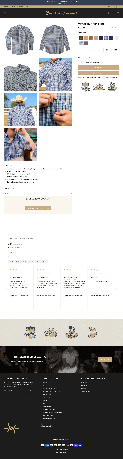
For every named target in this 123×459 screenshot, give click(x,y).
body (24, 261)
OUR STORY (46, 397)
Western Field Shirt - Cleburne (99, 295)
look (37, 261)
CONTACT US (47, 383)
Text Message (85, 392)
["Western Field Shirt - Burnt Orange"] (86, 40)
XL (107, 50)
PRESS (44, 403)
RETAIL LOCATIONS (49, 409)
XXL (115, 50)
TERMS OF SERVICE (49, 418)
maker (11, 261)
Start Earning (104, 359)
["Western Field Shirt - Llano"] (116, 40)
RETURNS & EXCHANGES (50, 389)
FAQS (44, 386)
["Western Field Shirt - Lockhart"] (80, 45)
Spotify (83, 389)
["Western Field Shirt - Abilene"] (80, 40)
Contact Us (20, 6)
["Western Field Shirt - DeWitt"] (111, 40)
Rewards (12, 6)
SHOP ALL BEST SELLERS (38, 208)
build (17, 261)
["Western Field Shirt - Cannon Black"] (101, 40)
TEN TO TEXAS (47, 395)
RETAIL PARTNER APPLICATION (52, 412)
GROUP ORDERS (48, 406)
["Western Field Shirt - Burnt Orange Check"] (91, 40)
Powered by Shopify (61, 452)
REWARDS (46, 401)
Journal (27, 6)
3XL (82, 55)
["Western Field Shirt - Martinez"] (85, 45)
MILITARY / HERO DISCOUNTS (52, 392)
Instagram (84, 383)
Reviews (6, 6)
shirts (44, 261)
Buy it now (98, 73)
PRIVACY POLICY (48, 415)
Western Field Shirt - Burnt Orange (46, 295)
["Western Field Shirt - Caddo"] (96, 40)
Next (117, 288)
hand (31, 261)
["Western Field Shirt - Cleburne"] (106, 40)
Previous (6, 288)
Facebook (84, 386)
